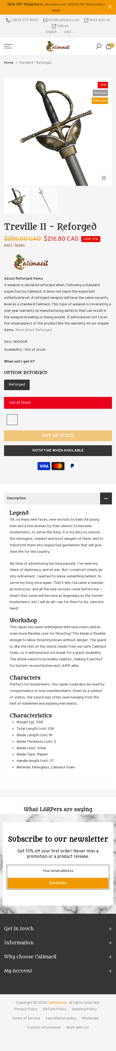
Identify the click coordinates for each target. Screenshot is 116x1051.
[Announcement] (56, 7)
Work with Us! (77, 1027)
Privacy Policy (25, 1009)
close (110, 7)
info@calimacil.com (63, 20)
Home (8, 63)
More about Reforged (33, 330)
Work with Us (99, 20)
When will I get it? (19, 361)
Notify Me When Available (58, 450)
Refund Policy (54, 1009)
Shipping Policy (84, 1009)
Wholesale (90, 1018)
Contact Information (44, 1027)
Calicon (62, 26)
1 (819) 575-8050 (24, 20)
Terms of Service (26, 1018)
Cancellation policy (61, 1018)
